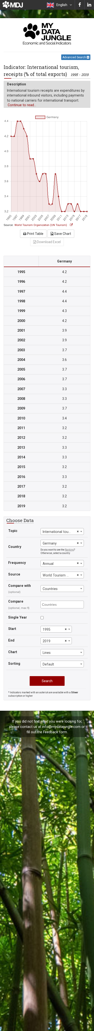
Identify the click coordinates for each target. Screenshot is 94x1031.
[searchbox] (63, 604)
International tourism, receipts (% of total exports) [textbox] (59, 532)
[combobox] (62, 531)
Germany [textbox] (50, 543)
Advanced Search (74, 57)
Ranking (69, 549)
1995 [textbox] (46, 629)
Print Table (34, 234)
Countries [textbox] (50, 589)
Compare (15, 601)
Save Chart (62, 234)
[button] (59, 5)
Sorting (14, 663)
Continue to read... (22, 105)
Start (12, 629)
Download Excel (48, 242)
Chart (12, 652)
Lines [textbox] (47, 653)
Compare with (19, 586)
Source (14, 574)
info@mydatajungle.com (61, 727)
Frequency (17, 563)
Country (14, 547)
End (11, 640)
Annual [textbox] (48, 564)
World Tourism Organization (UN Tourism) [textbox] (59, 575)
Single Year (17, 617)
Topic (12, 531)
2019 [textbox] (46, 641)
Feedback (50, 732)
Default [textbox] (48, 664)
